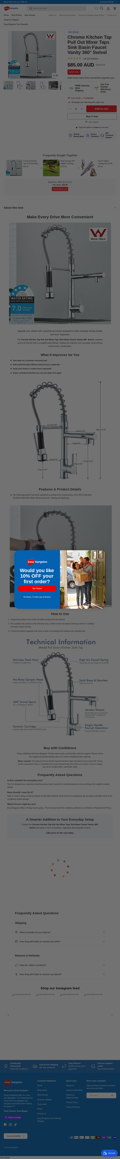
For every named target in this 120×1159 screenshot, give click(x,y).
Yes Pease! (37, 588)
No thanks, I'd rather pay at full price (37, 597)
